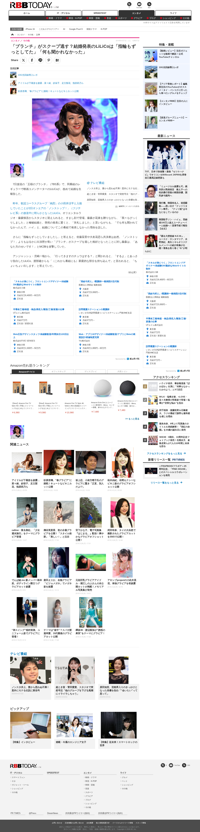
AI (64, 29)
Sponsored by (120, 359)
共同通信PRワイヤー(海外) (110, 813)
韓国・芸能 (94, 18)
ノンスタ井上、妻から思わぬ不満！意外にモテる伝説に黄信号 (117, 188)
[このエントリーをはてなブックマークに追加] (57, 60)
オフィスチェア (59, 372)
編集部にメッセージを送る (129, 206)
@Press (32, 813)
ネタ (14, 781)
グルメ (125, 777)
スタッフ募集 (141, 823)
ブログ (152, 18)
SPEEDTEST (100, 13)
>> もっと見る (132, 418)
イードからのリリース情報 (122, 823)
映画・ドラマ (55, 18)
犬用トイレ (122, 372)
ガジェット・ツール (20, 785)
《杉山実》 (132, 272)
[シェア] (31, 60)
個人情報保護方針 (103, 823)
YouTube (177, 765)
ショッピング (169, 18)
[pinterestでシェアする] (48, 60)
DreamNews (52, 813)
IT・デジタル (63, 13)
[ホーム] (12, 35)
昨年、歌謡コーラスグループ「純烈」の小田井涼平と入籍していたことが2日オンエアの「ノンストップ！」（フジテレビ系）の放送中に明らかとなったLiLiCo (46, 208)
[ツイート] (23, 60)
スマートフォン (18, 777)
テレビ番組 (97, 182)
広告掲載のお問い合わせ (74, 823)
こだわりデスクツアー (49, 29)
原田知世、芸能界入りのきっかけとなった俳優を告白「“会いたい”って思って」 (126, 200)
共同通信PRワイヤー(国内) (77, 813)
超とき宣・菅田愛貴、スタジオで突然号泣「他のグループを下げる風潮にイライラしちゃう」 (133, 194)
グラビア (138, 18)
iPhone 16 (30, 29)
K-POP (104, 29)
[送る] (40, 60)
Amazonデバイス (27, 372)
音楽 (109, 18)
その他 (186, 18)
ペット (125, 781)
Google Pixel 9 (75, 29)
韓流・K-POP (75, 18)
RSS (189, 765)
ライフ (173, 13)
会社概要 (89, 823)
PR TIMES (15, 813)
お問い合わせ (57, 823)
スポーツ (122, 18)
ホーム (26, 13)
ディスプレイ (91, 372)
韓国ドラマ (92, 29)
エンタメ (136, 13)
